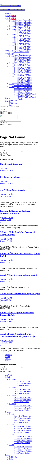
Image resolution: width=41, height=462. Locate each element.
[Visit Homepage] (13, 10)
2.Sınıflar (12, 29)
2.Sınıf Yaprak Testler (21, 35)
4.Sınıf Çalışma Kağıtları (22, 50)
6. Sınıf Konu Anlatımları (23, 70)
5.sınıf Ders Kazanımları (22, 55)
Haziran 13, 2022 (6, 343)
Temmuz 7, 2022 (6, 241)
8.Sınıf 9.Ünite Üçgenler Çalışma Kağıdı (18, 275)
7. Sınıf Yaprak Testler (22, 85)
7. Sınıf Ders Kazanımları (23, 78)
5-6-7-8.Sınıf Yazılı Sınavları (13, 190)
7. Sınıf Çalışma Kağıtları (23, 83)
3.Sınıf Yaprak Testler (21, 43)
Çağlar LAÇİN (7, 194)
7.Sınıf (11, 73)
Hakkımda (13, 100)
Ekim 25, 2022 (5, 220)
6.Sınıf (11, 63)
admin (4, 168)
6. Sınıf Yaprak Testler (22, 74)
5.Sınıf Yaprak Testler (21, 64)
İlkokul (11, 19)
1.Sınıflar (12, 21)
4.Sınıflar (12, 45)
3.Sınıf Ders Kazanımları (23, 39)
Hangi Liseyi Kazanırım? (12, 164)
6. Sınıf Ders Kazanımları (23, 68)
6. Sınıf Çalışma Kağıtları (23, 72)
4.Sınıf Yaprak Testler (21, 52)
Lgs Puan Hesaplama (10, 177)
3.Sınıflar (12, 37)
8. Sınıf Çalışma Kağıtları (23, 93)
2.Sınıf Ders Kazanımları (23, 31)
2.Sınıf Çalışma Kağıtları (22, 33)
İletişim (11, 105)
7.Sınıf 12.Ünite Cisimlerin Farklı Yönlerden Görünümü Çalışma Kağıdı (18, 335)
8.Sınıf (11, 84)
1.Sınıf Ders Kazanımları (23, 20)
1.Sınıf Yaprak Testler (21, 27)
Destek (8, 98)
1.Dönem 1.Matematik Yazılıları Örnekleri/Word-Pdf (15, 212)
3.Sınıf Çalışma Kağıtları (22, 41)
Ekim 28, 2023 (5, 196)
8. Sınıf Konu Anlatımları (23, 91)
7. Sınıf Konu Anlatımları (23, 81)
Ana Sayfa (8, 13)
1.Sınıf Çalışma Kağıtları (22, 25)
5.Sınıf (11, 56)
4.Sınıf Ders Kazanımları (23, 48)
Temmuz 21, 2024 (6, 170)
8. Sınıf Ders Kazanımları (23, 89)
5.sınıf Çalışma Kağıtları (22, 62)
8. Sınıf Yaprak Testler (22, 95)
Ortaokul (9, 51)
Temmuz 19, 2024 (6, 183)
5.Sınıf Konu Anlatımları (22, 60)
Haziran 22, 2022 (6, 300)
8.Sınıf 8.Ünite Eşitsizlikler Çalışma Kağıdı (20, 293)
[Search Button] (22, 151)
